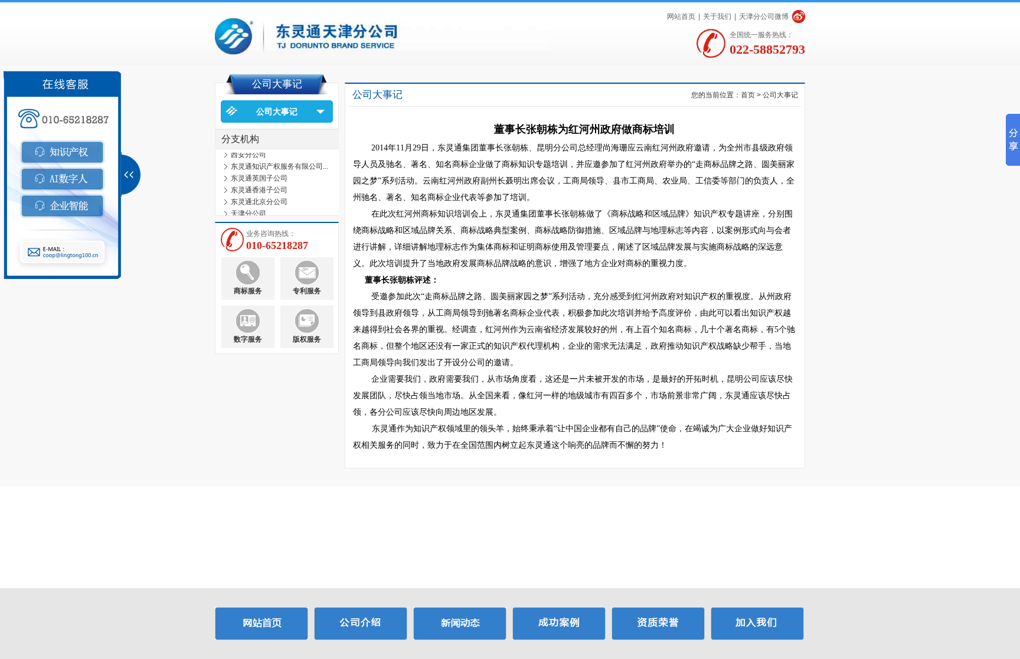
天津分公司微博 (764, 16)
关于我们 (717, 16)
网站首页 (681, 16)
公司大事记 (277, 111)
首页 (748, 95)
